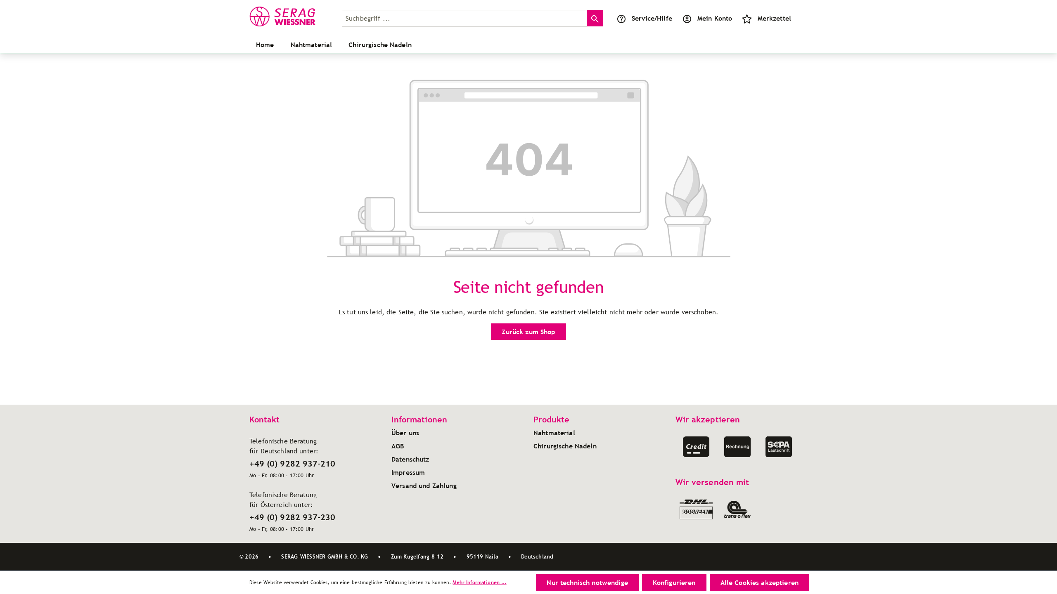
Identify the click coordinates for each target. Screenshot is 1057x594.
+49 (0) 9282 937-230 (292, 517)
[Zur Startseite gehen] (290, 16)
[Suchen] (595, 18)
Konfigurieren (674, 582)
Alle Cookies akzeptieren (759, 582)
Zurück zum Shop (528, 331)
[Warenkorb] (801, 18)
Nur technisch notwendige (587, 582)
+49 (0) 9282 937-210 (292, 463)
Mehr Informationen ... (479, 582)
